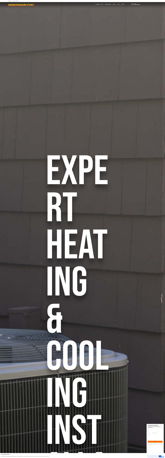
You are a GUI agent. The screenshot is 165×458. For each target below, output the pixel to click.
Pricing (114, 4)
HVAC (102, 4)
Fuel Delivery (98, 4)
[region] (82, 455)
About (118, 4)
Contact (122, 4)
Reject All (156, 456)
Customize (150, 456)
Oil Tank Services (108, 4)
